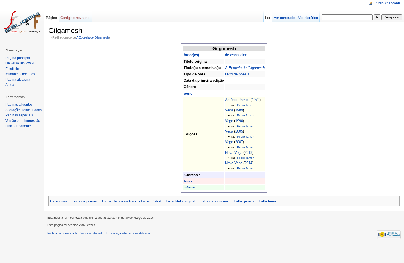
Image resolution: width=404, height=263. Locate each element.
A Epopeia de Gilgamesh (92, 37)
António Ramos (237, 100)
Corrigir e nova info (75, 18)
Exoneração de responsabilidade (128, 233)
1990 (239, 121)
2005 (239, 131)
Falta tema (267, 201)
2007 (239, 142)
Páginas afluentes (18, 104)
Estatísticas (13, 69)
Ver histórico (308, 18)
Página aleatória (17, 79)
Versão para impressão (22, 121)
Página (51, 18)
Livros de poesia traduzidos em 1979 (131, 201)
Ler (267, 18)
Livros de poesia (84, 201)
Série (188, 93)
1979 (255, 100)
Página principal (17, 58)
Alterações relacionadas (23, 110)
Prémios (189, 187)
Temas (188, 181)
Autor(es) (191, 55)
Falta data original (214, 201)
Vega (229, 110)
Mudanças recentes (20, 74)
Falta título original (180, 201)
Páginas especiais (19, 115)
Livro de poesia (237, 74)
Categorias (58, 201)
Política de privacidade (62, 233)
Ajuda (9, 85)
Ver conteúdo (284, 18)
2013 (248, 152)
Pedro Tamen (245, 104)
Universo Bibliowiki (19, 63)
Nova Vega (233, 152)
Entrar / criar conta (387, 3)
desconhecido (236, 55)
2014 (248, 163)
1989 (239, 110)
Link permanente (18, 126)
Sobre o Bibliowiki (91, 233)
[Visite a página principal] (22, 22)
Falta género (244, 201)
